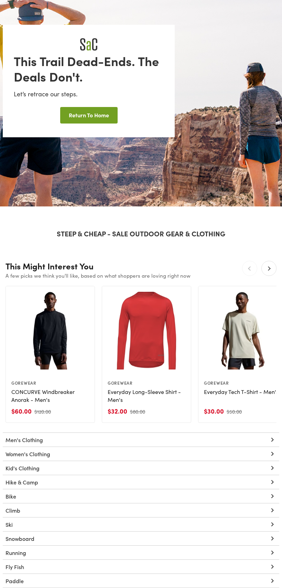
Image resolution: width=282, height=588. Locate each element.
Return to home (89, 115)
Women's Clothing (28, 454)
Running (16, 552)
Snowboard (20, 538)
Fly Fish (15, 566)
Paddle (15, 581)
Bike (11, 496)
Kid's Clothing (23, 468)
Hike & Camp (22, 482)
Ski (9, 524)
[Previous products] (249, 268)
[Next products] (268, 268)
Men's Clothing (24, 439)
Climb (13, 510)
